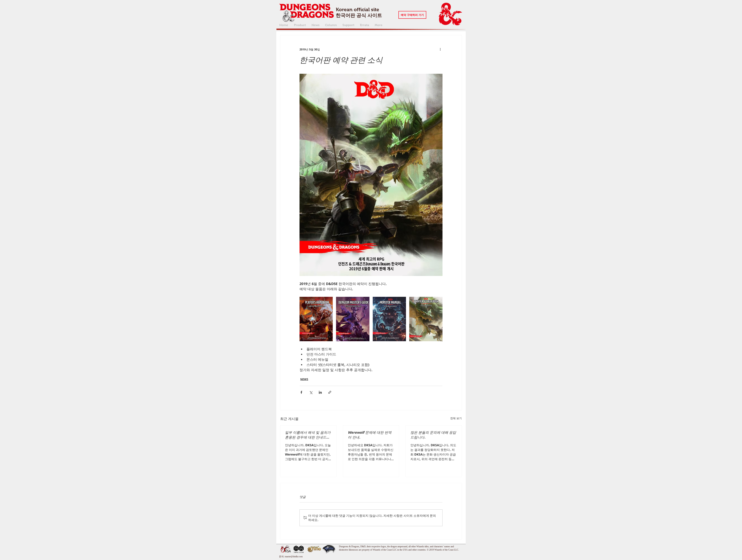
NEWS (304, 379)
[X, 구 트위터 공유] (311, 392)
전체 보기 (456, 418)
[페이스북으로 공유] (301, 392)
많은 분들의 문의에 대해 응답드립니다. (433, 435)
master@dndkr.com (294, 556)
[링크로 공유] (330, 392)
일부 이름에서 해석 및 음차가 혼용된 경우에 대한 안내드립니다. (308, 435)
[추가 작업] (440, 49)
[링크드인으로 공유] (320, 392)
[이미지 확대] (316, 319)
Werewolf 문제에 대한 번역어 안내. (369, 435)
